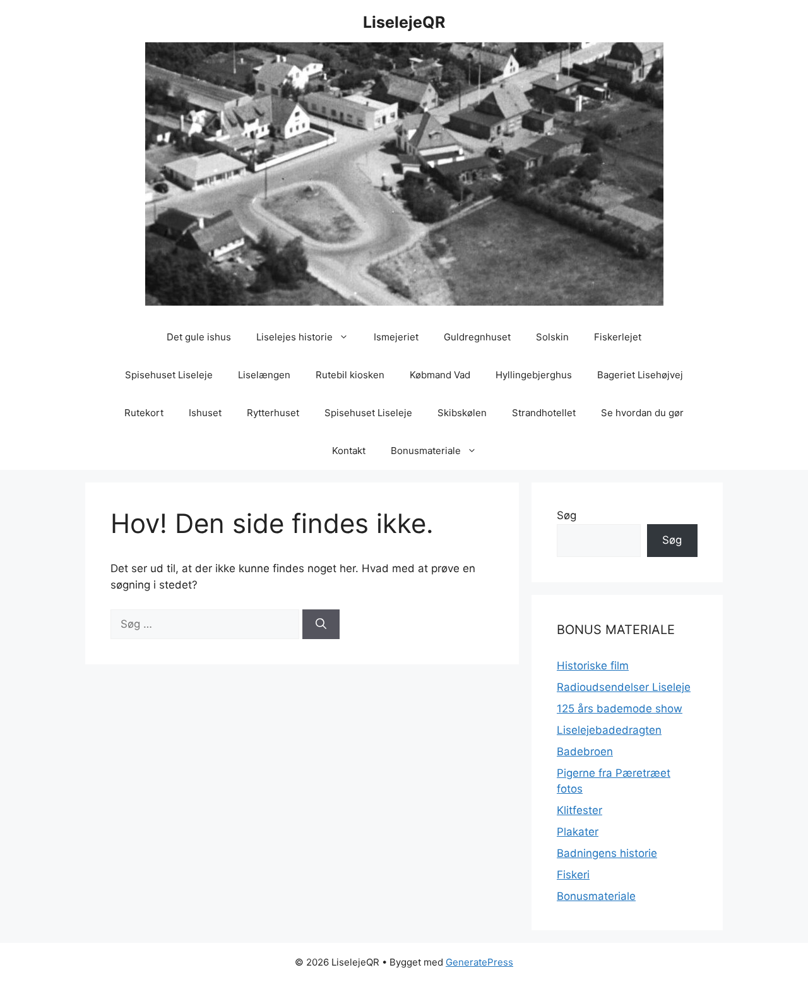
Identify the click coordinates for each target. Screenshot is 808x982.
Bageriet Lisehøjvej (640, 375)
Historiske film (593, 665)
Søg (566, 515)
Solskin (552, 337)
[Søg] (321, 624)
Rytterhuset (273, 413)
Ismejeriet (396, 337)
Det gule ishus (199, 337)
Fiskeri (573, 874)
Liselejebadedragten (609, 730)
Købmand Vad (440, 375)
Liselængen (264, 375)
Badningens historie (607, 853)
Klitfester (579, 810)
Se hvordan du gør (642, 413)
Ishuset (205, 413)
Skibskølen (462, 413)
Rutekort (143, 413)
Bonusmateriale (426, 451)
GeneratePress (479, 962)
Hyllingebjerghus (534, 375)
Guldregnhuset (477, 337)
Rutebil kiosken (350, 375)
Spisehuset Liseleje (169, 375)
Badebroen (585, 751)
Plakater (577, 831)
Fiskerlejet (617, 337)
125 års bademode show (619, 708)
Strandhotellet (544, 413)
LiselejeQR (404, 22)
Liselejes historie (294, 337)
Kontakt (348, 451)
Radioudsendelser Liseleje (624, 687)
